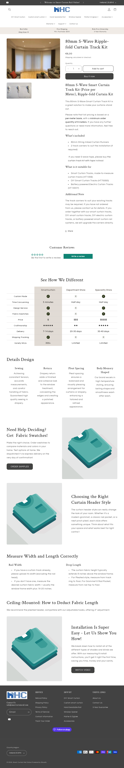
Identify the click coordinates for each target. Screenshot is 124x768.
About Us (97, 698)
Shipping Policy (42, 703)
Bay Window (34, 11)
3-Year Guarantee (100, 707)
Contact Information (44, 716)
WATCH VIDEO (82, 670)
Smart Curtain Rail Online (22, 762)
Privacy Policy (41, 707)
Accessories (106, 17)
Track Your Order (42, 721)
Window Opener (71, 712)
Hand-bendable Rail (72, 707)
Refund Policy (41, 698)
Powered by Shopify (39, 762)
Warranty (49, 24)
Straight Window (35, 7)
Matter (87, 12)
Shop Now (23, 32)
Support (61, 24)
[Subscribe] (28, 712)
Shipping (68, 57)
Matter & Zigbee (90, 17)
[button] (9, 9)
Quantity (69, 63)
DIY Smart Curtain (72, 698)
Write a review (78, 256)
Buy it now (89, 76)
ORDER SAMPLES (20, 467)
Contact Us (97, 703)
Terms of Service (42, 712)
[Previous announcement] (40, 2)
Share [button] (70, 231)
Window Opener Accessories (109, 13)
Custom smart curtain (36, 17)
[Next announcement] (83, 2)
